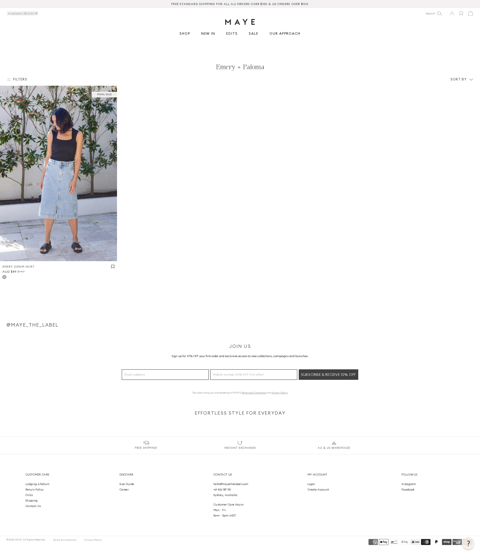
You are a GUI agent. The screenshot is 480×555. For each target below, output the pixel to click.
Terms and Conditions (254, 392)
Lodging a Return (38, 484)
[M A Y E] (240, 22)
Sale (253, 33)
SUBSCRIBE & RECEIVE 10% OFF (328, 374)
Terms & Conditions (64, 540)
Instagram (409, 484)
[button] (468, 543)
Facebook (408, 489)
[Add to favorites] (461, 13)
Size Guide (127, 484)
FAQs (29, 495)
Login (311, 484)
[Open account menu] (452, 13)
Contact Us (33, 506)
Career (124, 489)
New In (208, 33)
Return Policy (35, 489)
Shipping (32, 500)
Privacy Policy (280, 392)
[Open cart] (470, 13)
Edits (232, 33)
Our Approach (285, 33)
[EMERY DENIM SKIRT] (58, 173)
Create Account (318, 489)
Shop (185, 33)
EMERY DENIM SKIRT (18, 266)
